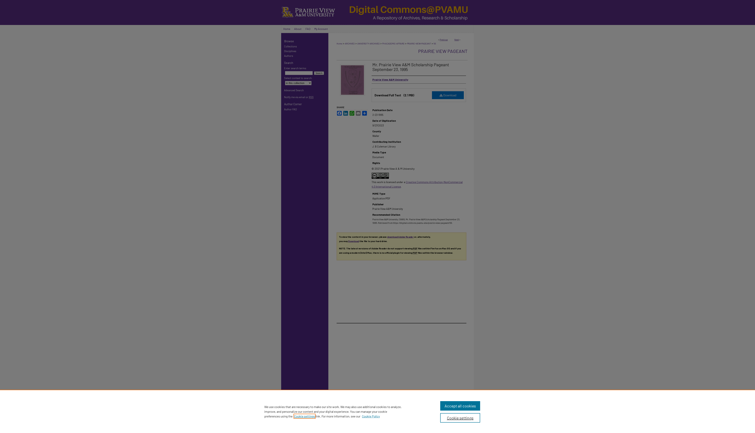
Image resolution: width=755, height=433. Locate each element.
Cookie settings (304, 416)
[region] (377, 411)
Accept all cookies (460, 406)
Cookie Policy (371, 416)
